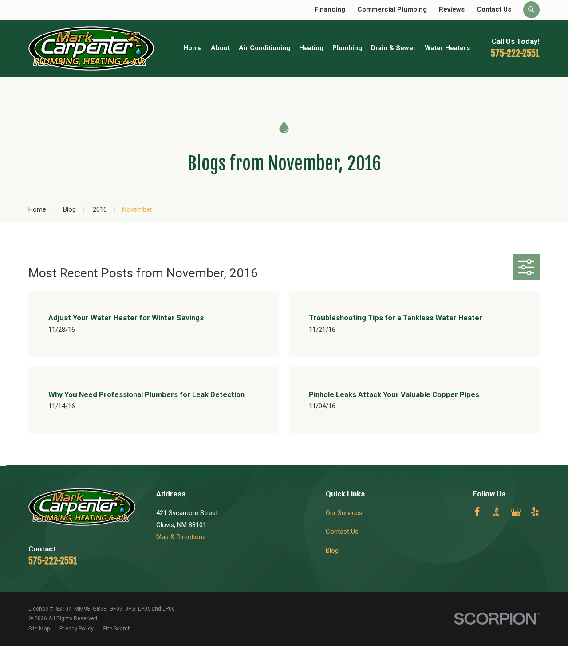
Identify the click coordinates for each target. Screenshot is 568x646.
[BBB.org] (496, 511)
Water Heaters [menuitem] (447, 48)
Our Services (344, 513)
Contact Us (494, 9)
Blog (332, 551)
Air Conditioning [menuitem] (264, 48)
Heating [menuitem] (311, 48)
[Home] (91, 48)
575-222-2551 (515, 53)
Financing (329, 9)
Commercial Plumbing (392, 9)
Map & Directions (181, 537)
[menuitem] (39, 629)
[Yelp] (535, 511)
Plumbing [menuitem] (347, 48)
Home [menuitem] (192, 48)
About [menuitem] (220, 48)
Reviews (452, 9)
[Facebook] (477, 511)
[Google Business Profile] (516, 511)
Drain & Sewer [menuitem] (393, 48)
